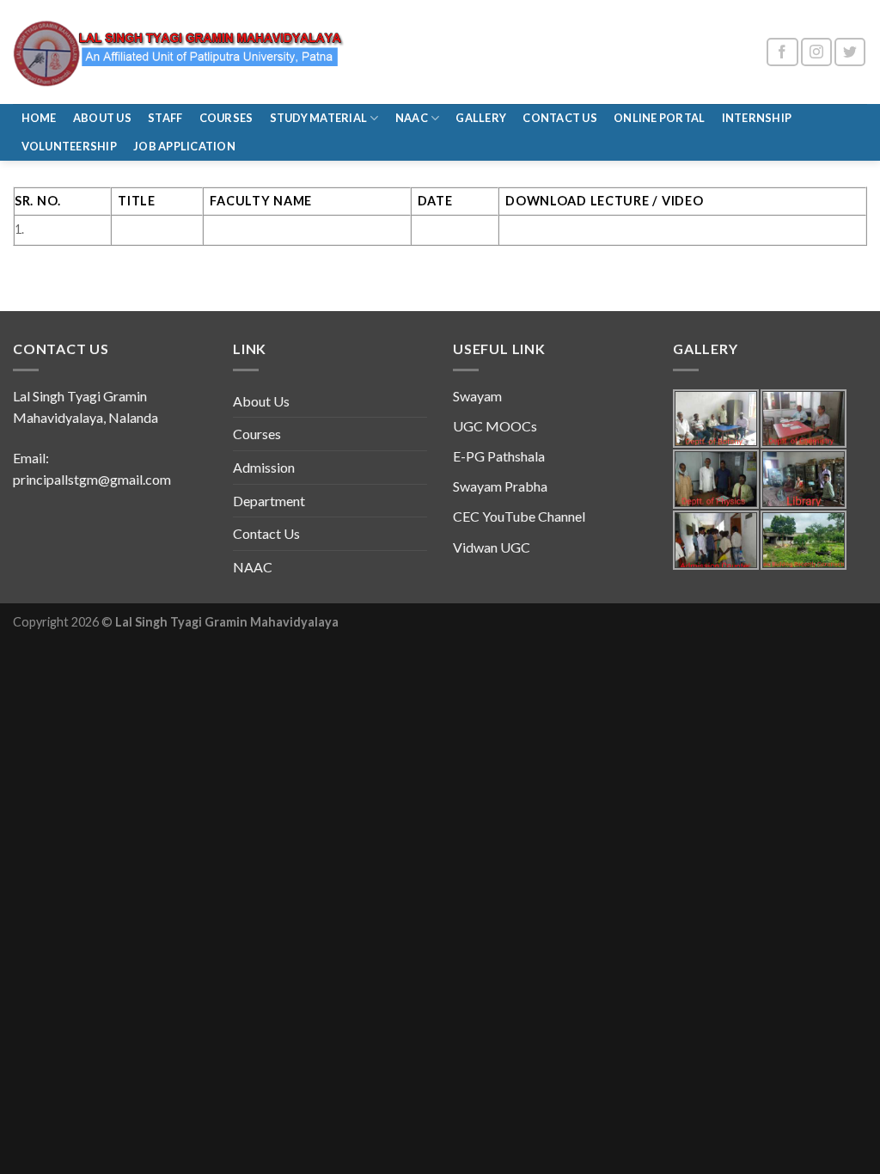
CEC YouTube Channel (519, 516)
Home (39, 118)
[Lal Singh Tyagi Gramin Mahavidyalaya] (180, 51)
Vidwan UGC (491, 547)
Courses (226, 118)
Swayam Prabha (500, 486)
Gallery (480, 118)
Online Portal (659, 118)
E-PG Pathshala (499, 456)
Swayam (477, 396)
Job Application (184, 146)
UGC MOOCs (495, 426)
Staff (165, 118)
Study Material (319, 118)
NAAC (411, 118)
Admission (264, 467)
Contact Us (559, 118)
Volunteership (69, 146)
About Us (102, 118)
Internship (757, 118)
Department (269, 500)
